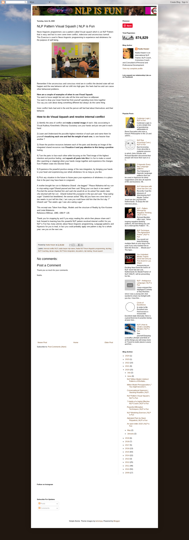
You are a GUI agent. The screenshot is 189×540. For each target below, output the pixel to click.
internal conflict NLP (51, 248)
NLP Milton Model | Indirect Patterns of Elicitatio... (138, 380)
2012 (127, 462)
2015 (127, 452)
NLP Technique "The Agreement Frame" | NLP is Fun (143, 233)
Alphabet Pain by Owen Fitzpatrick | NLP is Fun (137, 419)
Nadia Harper (143, 49)
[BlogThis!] (73, 244)
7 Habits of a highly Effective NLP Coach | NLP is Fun (138, 402)
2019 (127, 438)
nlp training (88, 251)
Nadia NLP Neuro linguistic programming (90, 248)
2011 (127, 466)
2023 (127, 359)
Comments (44, 508)
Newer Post (42, 342)
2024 (127, 356)
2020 (127, 370)
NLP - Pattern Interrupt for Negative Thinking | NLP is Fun (144, 211)
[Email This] (70, 244)
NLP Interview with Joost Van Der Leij (144, 187)
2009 (127, 473)
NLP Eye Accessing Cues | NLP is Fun (144, 142)
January (130, 434)
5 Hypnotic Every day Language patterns (143, 166)
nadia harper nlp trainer (67, 248)
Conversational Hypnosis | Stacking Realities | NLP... (138, 391)
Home (75, 342)
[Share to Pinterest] (81, 244)
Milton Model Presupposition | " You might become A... (139, 386)
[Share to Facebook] (79, 244)
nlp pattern (79, 251)
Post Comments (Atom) (57, 347)
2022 (127, 363)
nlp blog (108, 248)
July (129, 373)
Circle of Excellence (141, 304)
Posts (42, 504)
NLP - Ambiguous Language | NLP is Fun (144, 283)
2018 (127, 442)
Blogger (117, 521)
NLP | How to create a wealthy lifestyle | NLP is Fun (143, 328)
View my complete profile (133, 69)
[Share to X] (76, 244)
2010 (127, 469)
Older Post (109, 342)
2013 (127, 459)
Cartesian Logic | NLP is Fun (143, 119)
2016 (127, 448)
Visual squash (98, 251)
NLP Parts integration (67, 251)
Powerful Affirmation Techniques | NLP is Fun (138, 408)
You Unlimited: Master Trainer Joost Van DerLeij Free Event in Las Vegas (144, 259)
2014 (127, 455)
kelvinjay (99, 521)
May (129, 430)
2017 (127, 445)
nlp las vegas (54, 251)
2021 (127, 366)
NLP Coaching (43, 251)
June (129, 376)
